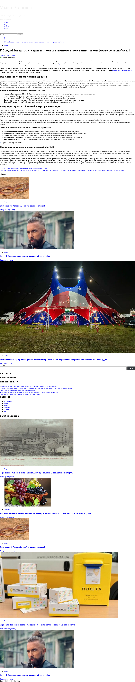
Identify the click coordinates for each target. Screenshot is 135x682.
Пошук (2, 365)
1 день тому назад (6, 260)
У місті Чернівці (16, 7)
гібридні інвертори (60, 65)
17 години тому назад (8, 629)
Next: (62, 170)
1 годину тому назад (7, 477)
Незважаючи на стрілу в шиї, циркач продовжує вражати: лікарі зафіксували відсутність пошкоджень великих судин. (53, 359)
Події (5, 25)
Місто (6, 23)
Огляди (6, 29)
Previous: (23, 168)
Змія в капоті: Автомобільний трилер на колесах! (22, 206)
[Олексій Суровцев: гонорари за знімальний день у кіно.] (37, 249)
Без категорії (8, 401)
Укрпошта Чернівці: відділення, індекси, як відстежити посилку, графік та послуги (29, 392)
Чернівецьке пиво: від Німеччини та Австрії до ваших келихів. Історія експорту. (28, 386)
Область (7, 27)
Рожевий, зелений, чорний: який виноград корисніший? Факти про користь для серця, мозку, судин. (36, 388)
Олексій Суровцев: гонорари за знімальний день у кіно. (25, 256)
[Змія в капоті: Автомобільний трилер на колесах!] (14, 198)
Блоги (6, 31)
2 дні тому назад (6, 363)
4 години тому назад (7, 210)
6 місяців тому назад (7, 55)
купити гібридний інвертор (122, 70)
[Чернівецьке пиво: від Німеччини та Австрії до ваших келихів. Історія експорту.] (36, 465)
